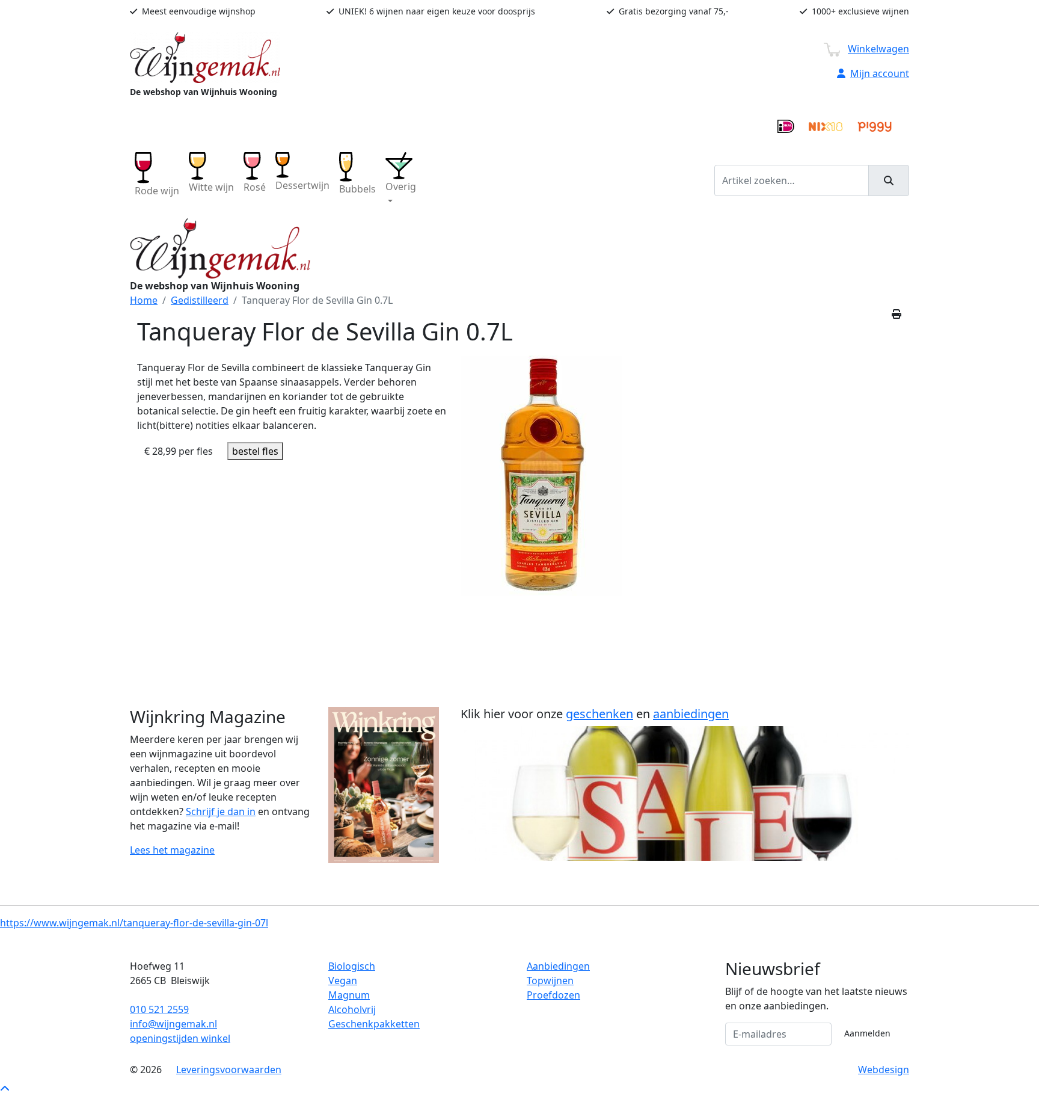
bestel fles (255, 451)
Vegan (342, 980)
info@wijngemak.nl (173, 1023)
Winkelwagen (878, 48)
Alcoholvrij (352, 1009)
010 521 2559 (159, 1009)
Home (144, 300)
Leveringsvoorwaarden (228, 1069)
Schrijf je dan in (221, 811)
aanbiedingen (691, 714)
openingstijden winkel (180, 1038)
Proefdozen (553, 995)
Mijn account (879, 73)
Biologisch (351, 966)
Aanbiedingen (558, 966)
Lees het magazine (172, 850)
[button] (401, 180)
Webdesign (883, 1069)
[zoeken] (888, 180)
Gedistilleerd (199, 300)
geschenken (599, 714)
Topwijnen (550, 980)
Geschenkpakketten (374, 1023)
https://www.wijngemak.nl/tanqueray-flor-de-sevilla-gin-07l (134, 922)
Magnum (349, 995)
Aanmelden (867, 1033)
